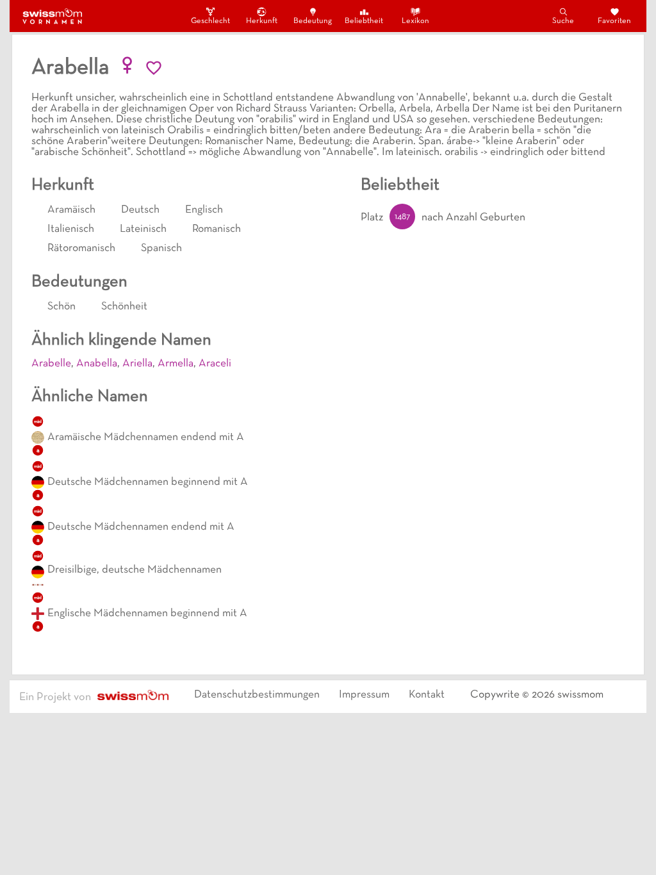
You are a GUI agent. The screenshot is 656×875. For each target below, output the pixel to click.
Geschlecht (210, 21)
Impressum (364, 695)
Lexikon (415, 21)
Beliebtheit (364, 21)
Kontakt (427, 695)
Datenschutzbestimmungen (257, 695)
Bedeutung (312, 21)
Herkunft (261, 21)
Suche (563, 21)
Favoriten (614, 21)
